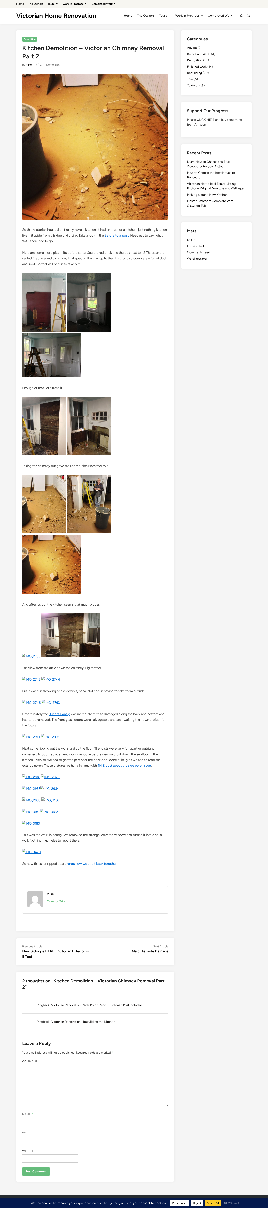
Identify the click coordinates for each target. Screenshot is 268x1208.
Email (28, 1132)
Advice (192, 48)
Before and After (198, 54)
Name (27, 1114)
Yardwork (193, 85)
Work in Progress (73, 3)
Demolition (30, 39)
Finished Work (197, 66)
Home (20, 3)
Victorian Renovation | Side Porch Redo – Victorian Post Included (96, 1005)
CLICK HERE (205, 120)
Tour (190, 79)
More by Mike (56, 901)
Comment (31, 1061)
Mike (29, 64)
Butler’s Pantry (59, 714)
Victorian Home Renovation (56, 15)
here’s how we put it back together (91, 864)
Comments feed (198, 252)
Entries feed (195, 246)
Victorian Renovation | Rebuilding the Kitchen (83, 1022)
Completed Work (102, 3)
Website (28, 1151)
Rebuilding (194, 73)
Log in (191, 240)
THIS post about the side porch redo (124, 765)
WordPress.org (197, 258)
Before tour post (117, 235)
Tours (51, 3)
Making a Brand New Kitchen (207, 195)
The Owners (35, 3)
